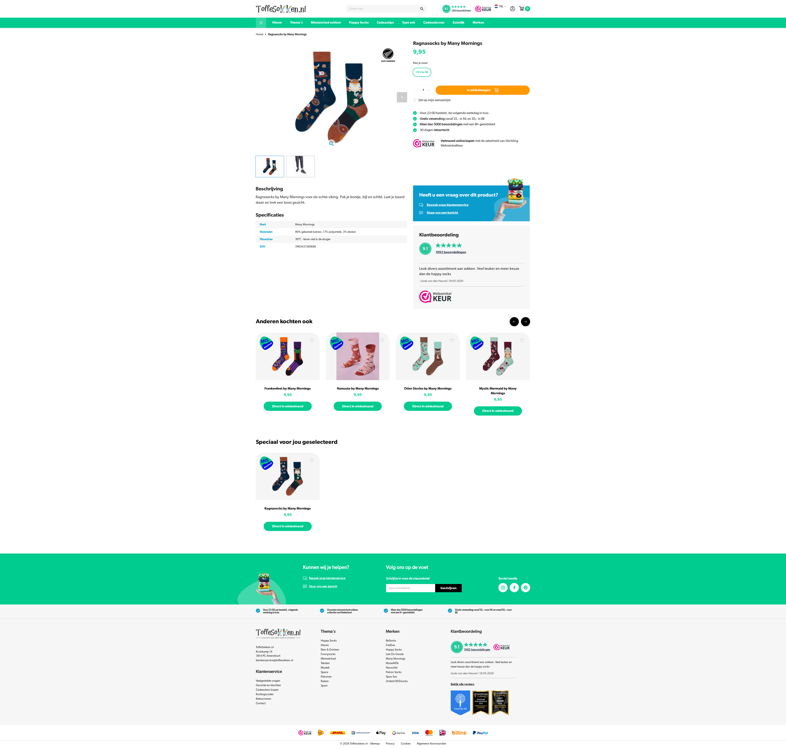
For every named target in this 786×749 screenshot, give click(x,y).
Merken (478, 22)
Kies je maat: (420, 63)
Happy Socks (359, 22)
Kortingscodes (264, 694)
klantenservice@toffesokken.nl (274, 660)
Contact (260, 703)
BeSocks (391, 640)
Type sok (408, 22)
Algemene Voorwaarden (431, 743)
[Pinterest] (525, 587)
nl (501, 6)
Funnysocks (328, 654)
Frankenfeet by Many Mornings (287, 388)
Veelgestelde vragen (268, 680)
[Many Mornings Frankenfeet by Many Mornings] (288, 356)
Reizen (325, 681)
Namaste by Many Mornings (358, 388)
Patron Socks (394, 672)
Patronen (326, 676)
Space (324, 672)
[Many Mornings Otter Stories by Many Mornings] (428, 356)
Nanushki (392, 667)
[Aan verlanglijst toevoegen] (312, 341)
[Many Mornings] (388, 54)
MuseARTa (392, 663)
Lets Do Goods (395, 654)
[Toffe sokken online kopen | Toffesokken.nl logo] (281, 8)
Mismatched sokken (326, 22)
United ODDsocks (397, 681)
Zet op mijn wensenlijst (434, 100)
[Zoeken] (421, 8)
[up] (428, 90)
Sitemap (375, 743)
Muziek (325, 667)
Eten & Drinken (330, 649)
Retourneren (263, 698)
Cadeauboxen (433, 22)
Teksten (325, 663)
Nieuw (277, 22)
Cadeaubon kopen (267, 689)
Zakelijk (458, 22)
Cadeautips (385, 22)
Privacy (390, 743)
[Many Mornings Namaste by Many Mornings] (358, 356)
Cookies (406, 743)
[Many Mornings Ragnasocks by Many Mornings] (288, 476)
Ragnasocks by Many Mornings (287, 34)
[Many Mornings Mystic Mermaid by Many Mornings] (498, 356)
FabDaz (390, 645)
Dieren (325, 645)
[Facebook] (514, 587)
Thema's (296, 22)
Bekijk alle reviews (462, 684)
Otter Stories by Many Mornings (428, 388)
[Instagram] (503, 587)
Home (259, 34)
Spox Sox (391, 676)
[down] (418, 90)
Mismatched (328, 658)
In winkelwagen (478, 90)
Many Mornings (395, 658)
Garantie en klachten (268, 685)
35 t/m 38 (422, 72)
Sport (324, 685)
